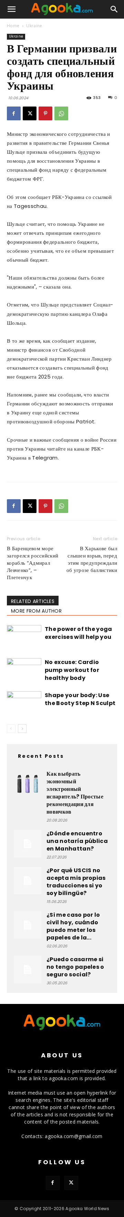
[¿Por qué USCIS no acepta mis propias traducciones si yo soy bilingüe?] (27, 880)
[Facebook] (14, 113)
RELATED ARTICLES (32, 601)
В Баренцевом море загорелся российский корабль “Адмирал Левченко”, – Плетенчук (32, 563)
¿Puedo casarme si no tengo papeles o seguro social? (75, 966)
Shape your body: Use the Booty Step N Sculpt (80, 699)
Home (13, 26)
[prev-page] (11, 728)
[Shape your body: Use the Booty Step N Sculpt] (24, 703)
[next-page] (22, 728)
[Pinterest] (45, 113)
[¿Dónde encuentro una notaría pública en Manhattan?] (27, 843)
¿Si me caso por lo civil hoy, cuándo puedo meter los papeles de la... (73, 926)
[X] (30, 113)
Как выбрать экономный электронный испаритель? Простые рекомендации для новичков (74, 793)
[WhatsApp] (61, 113)
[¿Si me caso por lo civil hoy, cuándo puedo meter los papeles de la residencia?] (27, 925)
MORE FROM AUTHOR (36, 610)
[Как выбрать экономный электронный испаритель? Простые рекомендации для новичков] (27, 784)
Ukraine (34, 26)
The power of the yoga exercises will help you (78, 633)
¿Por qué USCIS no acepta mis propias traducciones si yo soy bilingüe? (76, 881)
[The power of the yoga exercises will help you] (24, 637)
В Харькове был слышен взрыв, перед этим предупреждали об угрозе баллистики (91, 559)
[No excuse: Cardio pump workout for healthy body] (24, 670)
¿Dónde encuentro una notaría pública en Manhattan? (77, 841)
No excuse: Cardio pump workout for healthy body (72, 670)
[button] (12, 9)
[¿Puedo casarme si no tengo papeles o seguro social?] (27, 969)
